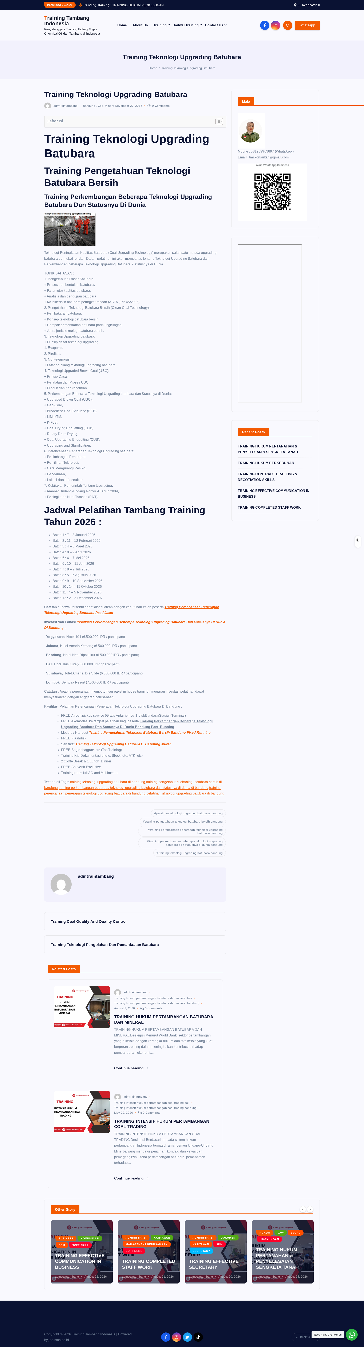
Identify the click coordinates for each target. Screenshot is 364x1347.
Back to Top (307, 1337)
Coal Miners (106, 105)
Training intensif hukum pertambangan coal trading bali (151, 1102)
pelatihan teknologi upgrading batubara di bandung (185, 793)
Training (160, 25)
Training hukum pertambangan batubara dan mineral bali (153, 998)
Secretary (201, 1251)
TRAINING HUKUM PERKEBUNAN (266, 463)
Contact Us (214, 25)
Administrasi (136, 1237)
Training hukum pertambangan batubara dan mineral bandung (156, 1003)
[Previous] (303, 1209)
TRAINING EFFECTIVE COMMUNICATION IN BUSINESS (80, 1261)
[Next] (310, 1209)
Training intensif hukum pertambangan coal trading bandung (155, 1107)
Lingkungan (269, 1239)
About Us (140, 25)
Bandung (89, 105)
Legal (295, 1232)
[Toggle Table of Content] (217, 121)
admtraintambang (66, 105)
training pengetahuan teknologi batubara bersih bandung (184, 821)
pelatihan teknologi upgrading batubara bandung (189, 813)
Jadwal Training (186, 25)
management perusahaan (147, 1244)
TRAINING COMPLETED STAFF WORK (269, 507)
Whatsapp (307, 25)
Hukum (265, 1232)
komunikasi (90, 1238)
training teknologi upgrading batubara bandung (191, 853)
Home (122, 25)
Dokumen (228, 1237)
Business (66, 1238)
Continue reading (129, 1068)
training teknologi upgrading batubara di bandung (107, 782)
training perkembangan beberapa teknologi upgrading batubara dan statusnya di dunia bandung (186, 843)
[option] (82, 1252)
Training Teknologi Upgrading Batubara (188, 68)
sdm (62, 1245)
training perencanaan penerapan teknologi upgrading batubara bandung (186, 831)
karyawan (162, 1237)
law (281, 1232)
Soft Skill (80, 1245)
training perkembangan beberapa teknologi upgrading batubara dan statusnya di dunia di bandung (133, 787)
